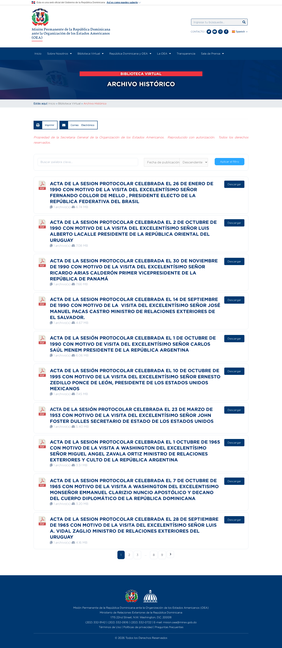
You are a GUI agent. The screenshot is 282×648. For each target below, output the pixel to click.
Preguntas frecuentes (169, 627)
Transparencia (186, 53)
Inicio (38, 53)
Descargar (234, 184)
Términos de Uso (110, 627)
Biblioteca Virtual (89, 53)
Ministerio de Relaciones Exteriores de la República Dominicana (141, 612)
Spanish (240, 31)
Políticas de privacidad (138, 627)
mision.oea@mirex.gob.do (180, 622)
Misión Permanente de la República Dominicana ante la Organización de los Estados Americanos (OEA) (71, 33)
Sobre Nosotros (57, 53)
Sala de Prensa (210, 53)
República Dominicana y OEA (128, 53)
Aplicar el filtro (229, 161)
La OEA (162, 53)
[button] (46, 125)
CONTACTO (197, 31)
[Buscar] (244, 22)
